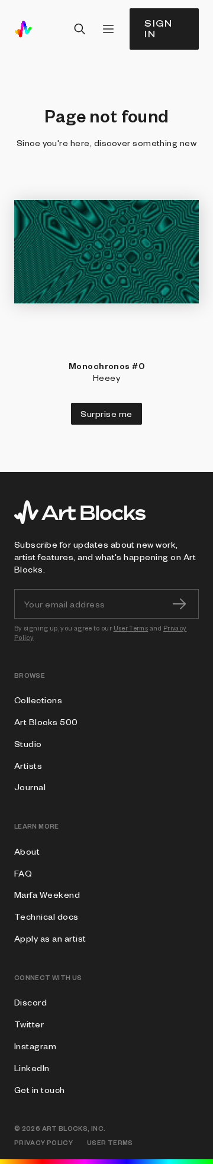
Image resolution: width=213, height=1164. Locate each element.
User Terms (131, 628)
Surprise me (106, 413)
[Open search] (80, 29)
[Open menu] (108, 29)
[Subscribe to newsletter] (179, 603)
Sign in (158, 28)
